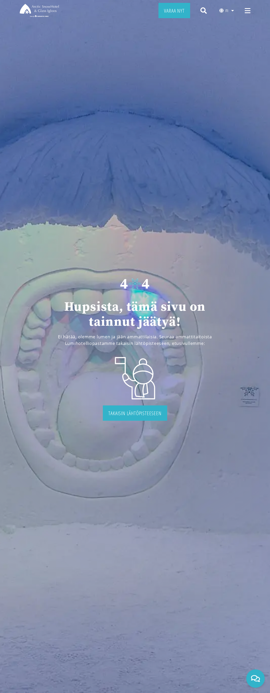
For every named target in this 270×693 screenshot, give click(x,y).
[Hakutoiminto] (204, 11)
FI (226, 10)
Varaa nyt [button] (174, 10)
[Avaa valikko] (247, 10)
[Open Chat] (255, 678)
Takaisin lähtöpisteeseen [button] (134, 413)
